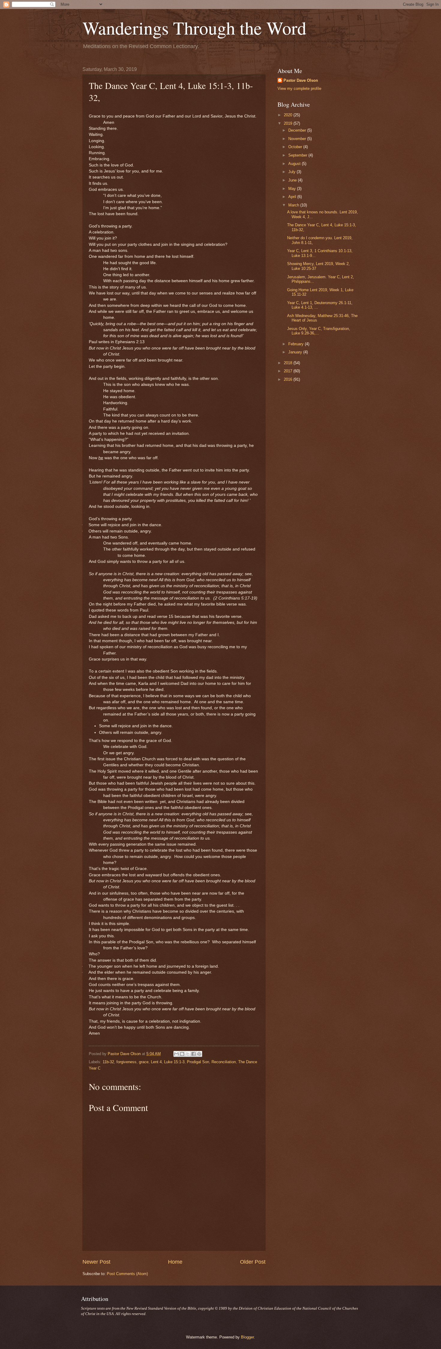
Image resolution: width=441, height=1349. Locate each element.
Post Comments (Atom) (127, 1273)
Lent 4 (156, 1062)
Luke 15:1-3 (174, 1062)
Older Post (253, 1262)
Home (175, 1262)
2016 (288, 379)
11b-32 (108, 1062)
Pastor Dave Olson (301, 80)
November (297, 138)
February (296, 344)
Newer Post (96, 1262)
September (298, 155)
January (295, 352)
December (297, 130)
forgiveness (126, 1062)
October (295, 147)
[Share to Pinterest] (199, 1054)
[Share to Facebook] (193, 1054)
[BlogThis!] (182, 1054)
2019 (288, 123)
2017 (288, 371)
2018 (288, 363)
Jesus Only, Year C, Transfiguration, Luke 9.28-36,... (318, 330)
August (295, 163)
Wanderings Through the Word (194, 28)
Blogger (247, 1337)
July (292, 171)
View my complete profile (299, 88)
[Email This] (176, 1054)
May (292, 188)
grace (143, 1062)
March (294, 205)
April (292, 196)
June (293, 180)
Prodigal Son (198, 1062)
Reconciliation (224, 1062)
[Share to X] (188, 1054)
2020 (288, 115)
